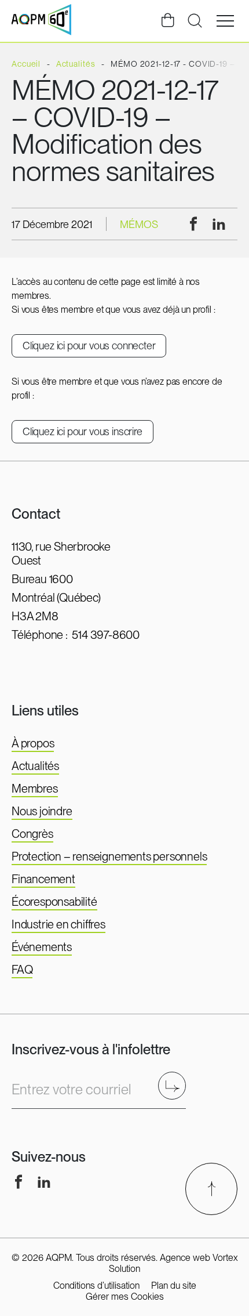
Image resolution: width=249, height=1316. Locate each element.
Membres (35, 789)
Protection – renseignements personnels (109, 856)
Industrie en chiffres (58, 924)
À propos (33, 743)
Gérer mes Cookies (125, 1296)
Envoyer (176, 1085)
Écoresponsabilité (54, 902)
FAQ (22, 970)
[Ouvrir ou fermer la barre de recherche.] (195, 21)
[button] (225, 21)
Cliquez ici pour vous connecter (89, 345)
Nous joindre (42, 811)
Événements (42, 947)
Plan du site (173, 1285)
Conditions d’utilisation (96, 1285)
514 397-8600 (106, 635)
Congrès (32, 834)
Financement (43, 879)
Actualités (35, 766)
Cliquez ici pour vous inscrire (82, 431)
